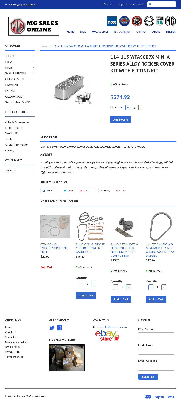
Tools (8, 139)
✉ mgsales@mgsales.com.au (20, 4)
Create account (134, 4)
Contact (141, 31)
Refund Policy (12, 346)
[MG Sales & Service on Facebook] (59, 327)
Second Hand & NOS (17, 102)
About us (10, 332)
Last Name (145, 344)
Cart (109, 4)
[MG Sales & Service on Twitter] (52, 327)
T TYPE (10, 55)
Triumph (10, 170)
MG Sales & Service (36, 396)
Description (48, 136)
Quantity (116, 107)
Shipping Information (16, 341)
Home (70, 31)
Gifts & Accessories (17, 122)
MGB (8, 67)
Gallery (9, 150)
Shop (83, 31)
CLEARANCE (13, 96)
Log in (121, 4)
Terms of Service (14, 356)
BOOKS (10, 90)
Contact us (11, 337)
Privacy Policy (12, 351)
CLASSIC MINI (14, 79)
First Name (145, 329)
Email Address (147, 360)
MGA (8, 61)
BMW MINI (12, 84)
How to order (100, 31)
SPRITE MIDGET (16, 73)
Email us (171, 31)
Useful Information (16, 144)
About (156, 31)
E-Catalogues (122, 31)
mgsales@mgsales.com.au (113, 327)
